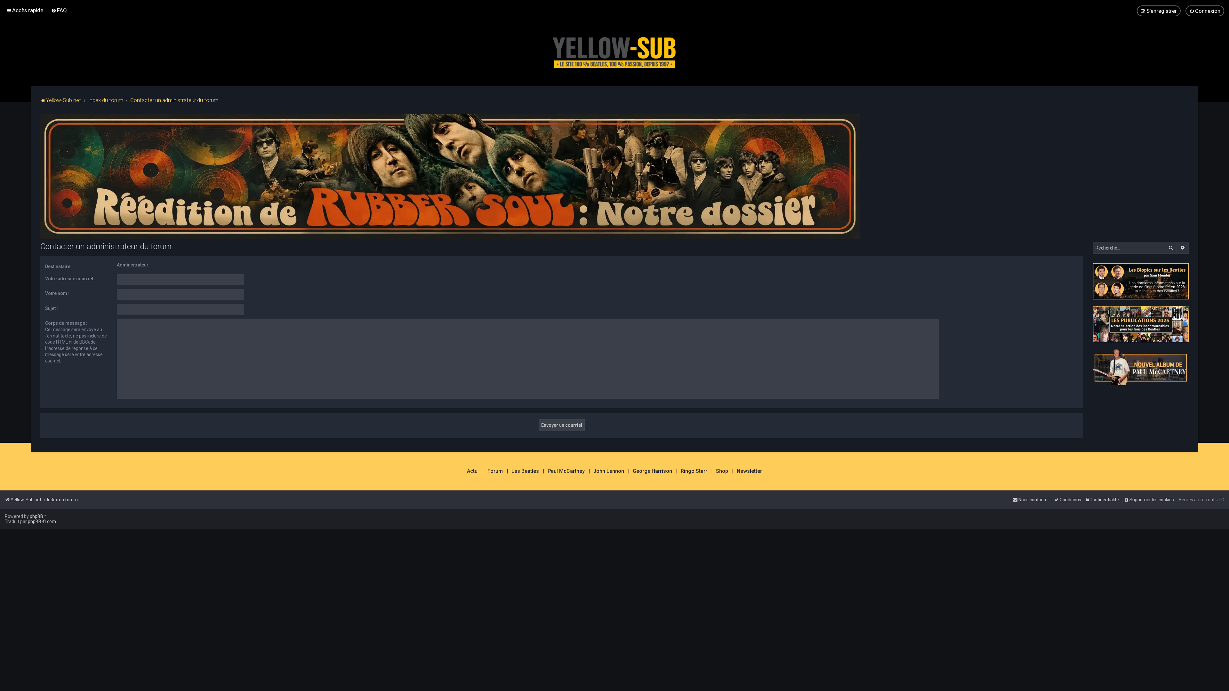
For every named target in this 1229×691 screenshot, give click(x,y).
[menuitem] (59, 10)
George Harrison (652, 471)
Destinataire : (59, 266)
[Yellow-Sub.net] (614, 51)
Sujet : (51, 308)
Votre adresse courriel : (70, 278)
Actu (472, 471)
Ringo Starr (694, 471)
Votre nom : (57, 293)
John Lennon (608, 471)
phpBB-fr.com (42, 521)
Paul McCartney (566, 471)
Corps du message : (66, 323)
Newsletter (749, 471)
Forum (495, 471)
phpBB (36, 516)
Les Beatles (525, 471)
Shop (722, 471)
